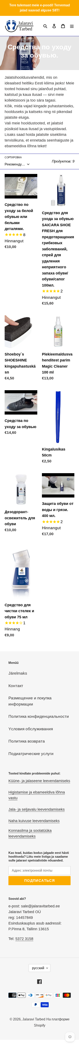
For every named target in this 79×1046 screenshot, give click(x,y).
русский (38, 968)
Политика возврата (26, 741)
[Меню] (71, 26)
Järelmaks (17, 673)
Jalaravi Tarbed (33, 1019)
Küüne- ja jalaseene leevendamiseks (39, 781)
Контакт (15, 686)
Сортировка (13, 157)
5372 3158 (24, 939)
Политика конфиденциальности (38, 716)
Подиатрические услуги (31, 753)
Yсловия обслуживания (30, 729)
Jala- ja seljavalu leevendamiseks (36, 809)
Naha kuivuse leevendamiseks (34, 821)
